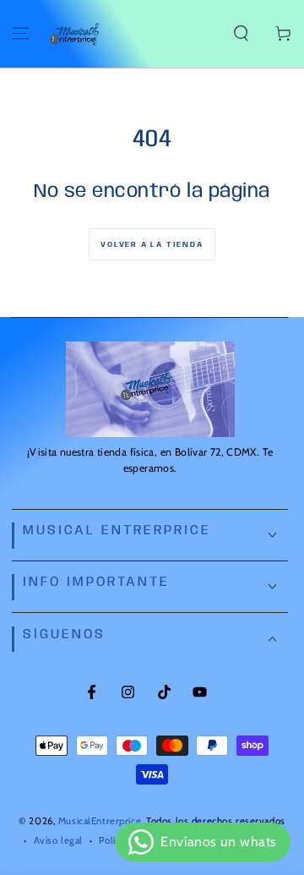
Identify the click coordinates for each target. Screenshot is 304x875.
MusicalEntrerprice (99, 821)
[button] (241, 33)
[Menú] (20, 33)
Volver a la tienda (151, 245)
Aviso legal (58, 840)
